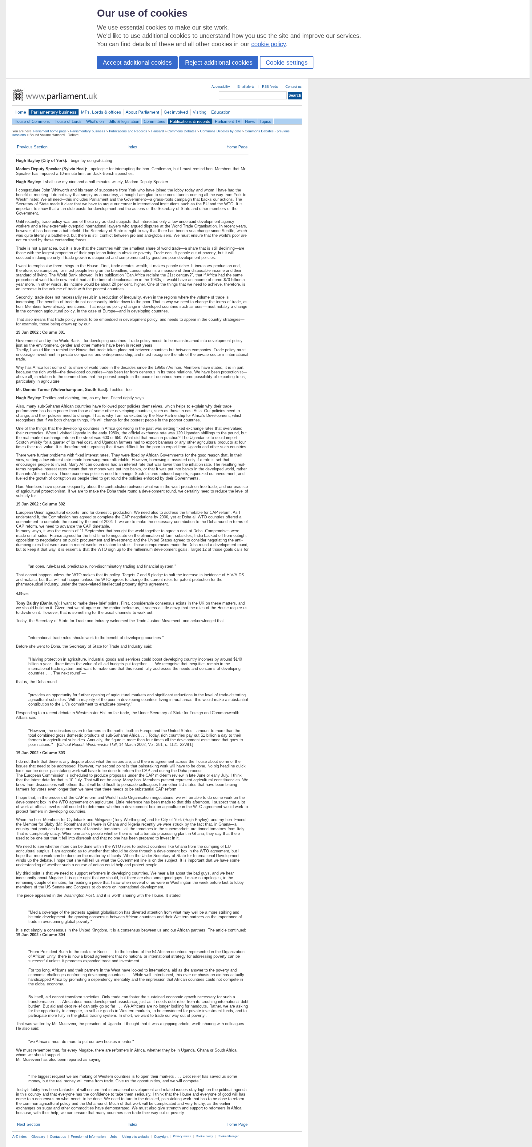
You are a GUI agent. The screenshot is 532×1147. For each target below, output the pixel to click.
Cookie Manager (228, 1136)
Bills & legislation (123, 121)
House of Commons (32, 121)
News (250, 121)
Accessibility (221, 86)
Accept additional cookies (137, 62)
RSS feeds (270, 86)
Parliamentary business (53, 112)
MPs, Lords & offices (101, 112)
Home (20, 112)
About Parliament (142, 112)
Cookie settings (287, 62)
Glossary (38, 1136)
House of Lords (68, 121)
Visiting (200, 112)
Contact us (293, 86)
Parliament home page (49, 131)
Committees (154, 121)
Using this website (135, 1136)
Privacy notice (182, 1136)
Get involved (176, 112)
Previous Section (32, 147)
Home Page (237, 147)
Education (221, 112)
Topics (265, 121)
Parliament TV (227, 121)
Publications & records (190, 121)
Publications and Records (128, 131)
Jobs (114, 1136)
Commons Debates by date (220, 131)
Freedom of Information (88, 1136)
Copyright (161, 1136)
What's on (95, 121)
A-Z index (19, 1136)
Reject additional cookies (218, 62)
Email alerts (246, 86)
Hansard (157, 131)
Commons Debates (181, 131)
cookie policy (268, 44)
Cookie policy (204, 1136)
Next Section (28, 1124)
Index (132, 147)
